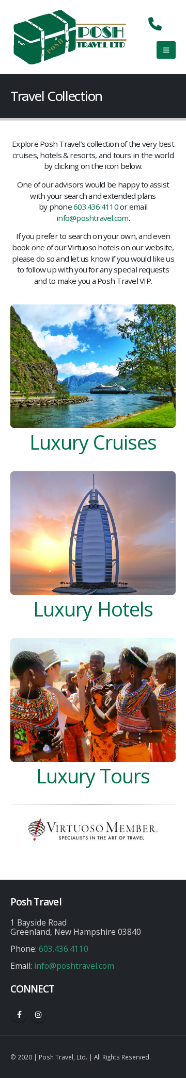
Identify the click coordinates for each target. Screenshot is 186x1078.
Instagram (38, 1014)
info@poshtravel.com (92, 218)
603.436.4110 (95, 206)
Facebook (19, 1014)
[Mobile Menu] (166, 50)
